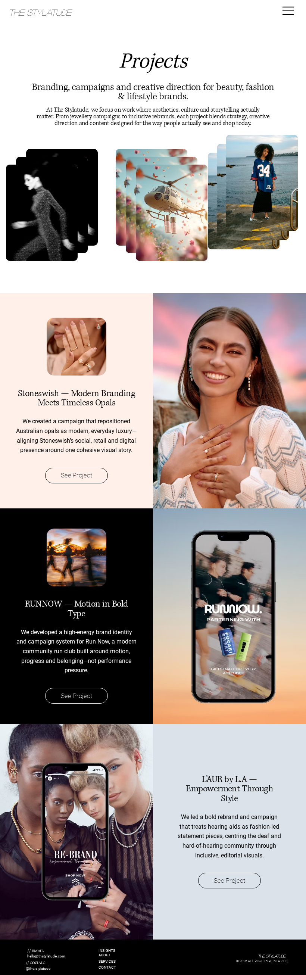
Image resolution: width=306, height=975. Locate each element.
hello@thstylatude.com (46, 956)
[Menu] (288, 10)
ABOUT (104, 955)
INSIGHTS (107, 950)
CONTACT (107, 967)
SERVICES (107, 961)
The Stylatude (40, 12)
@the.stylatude (38, 968)
